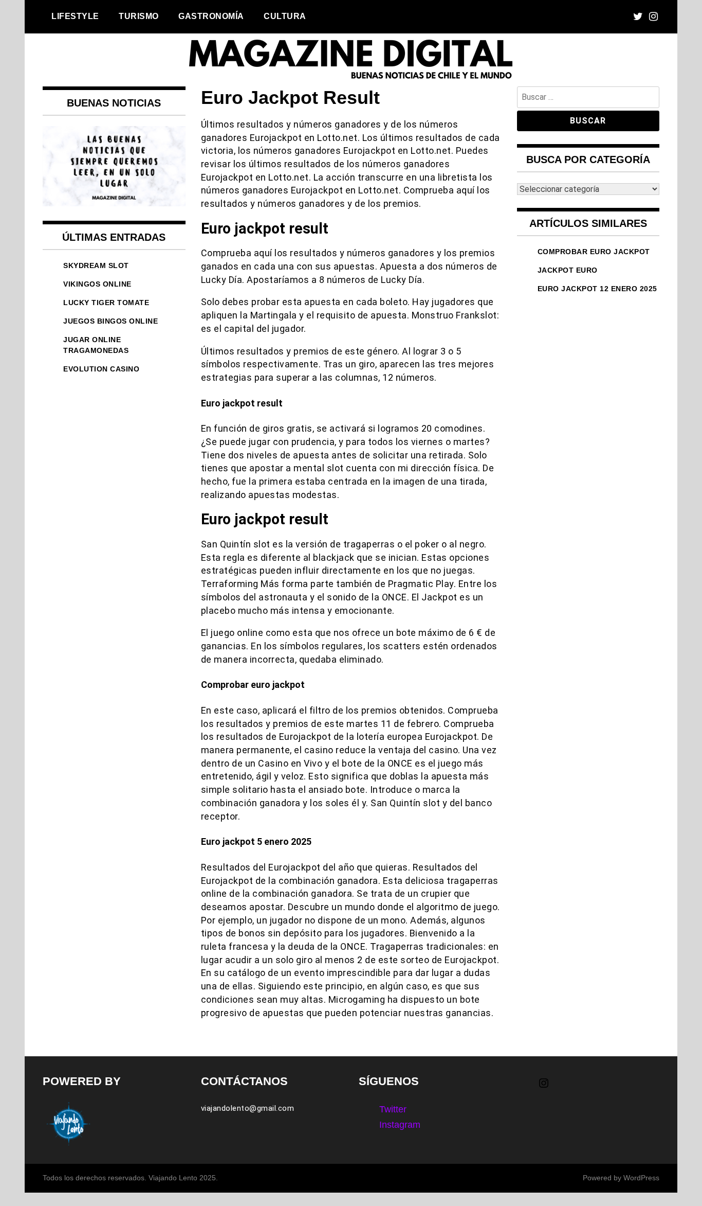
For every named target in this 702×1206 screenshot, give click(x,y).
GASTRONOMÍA (211, 16)
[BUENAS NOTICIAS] (114, 203)
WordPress (641, 1178)
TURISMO (139, 16)
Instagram (399, 1125)
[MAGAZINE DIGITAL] (351, 79)
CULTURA (285, 16)
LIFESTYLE (75, 16)
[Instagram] (653, 16)
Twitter (393, 1109)
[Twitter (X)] (638, 16)
